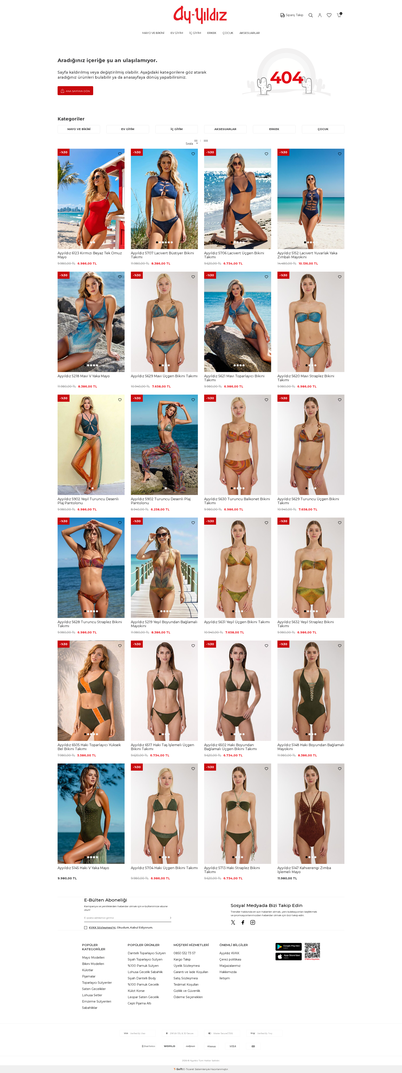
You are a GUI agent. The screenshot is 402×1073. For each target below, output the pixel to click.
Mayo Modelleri (93, 957)
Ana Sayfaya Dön (77, 91)
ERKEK (211, 33)
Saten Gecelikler (94, 989)
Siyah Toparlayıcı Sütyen (145, 959)
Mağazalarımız (230, 966)
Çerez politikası (230, 959)
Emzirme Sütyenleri (96, 1001)
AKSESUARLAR (250, 33)
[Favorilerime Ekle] (119, 154)
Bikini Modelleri (93, 964)
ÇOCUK (228, 33)
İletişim (224, 978)
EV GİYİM (177, 33)
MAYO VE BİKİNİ (153, 33)
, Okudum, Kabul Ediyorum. (121, 927)
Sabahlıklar (89, 1008)
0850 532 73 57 (185, 953)
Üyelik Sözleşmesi (187, 966)
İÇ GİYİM (195, 33)
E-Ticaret (188, 1069)
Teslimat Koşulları (186, 984)
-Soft (178, 1069)
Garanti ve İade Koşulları (191, 972)
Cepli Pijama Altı (139, 1003)
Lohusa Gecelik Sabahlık (145, 972)
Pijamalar (88, 976)
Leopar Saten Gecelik (143, 997)
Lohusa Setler (92, 995)
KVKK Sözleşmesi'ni (102, 927)
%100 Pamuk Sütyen (143, 966)
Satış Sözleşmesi (186, 978)
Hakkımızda (228, 972)
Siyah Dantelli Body (142, 978)
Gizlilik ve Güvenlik (187, 991)
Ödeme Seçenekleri (188, 997)
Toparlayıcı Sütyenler (97, 983)
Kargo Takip (182, 959)
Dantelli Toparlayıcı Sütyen (147, 953)
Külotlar (87, 970)
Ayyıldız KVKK (229, 953)
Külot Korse (136, 991)
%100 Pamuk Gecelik (143, 984)
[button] (88, 242)
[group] (91, 199)
